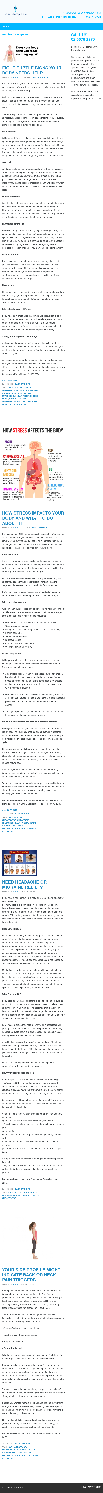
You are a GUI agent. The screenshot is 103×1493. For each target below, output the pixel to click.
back (10, 1447)
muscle (15, 393)
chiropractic (25, 388)
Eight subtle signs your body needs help (31, 70)
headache (7, 1195)
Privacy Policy (94, 1487)
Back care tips (22, 384)
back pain (13, 388)
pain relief (23, 396)
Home (83, 1487)
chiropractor (9, 820)
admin (15, 77)
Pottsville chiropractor (15, 828)
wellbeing (7, 831)
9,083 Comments (40, 77)
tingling (23, 404)
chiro (21, 817)
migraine (6, 393)
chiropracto (8, 390)
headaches (21, 390)
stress (32, 828)
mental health (29, 823)
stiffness (13, 404)
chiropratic (23, 820)
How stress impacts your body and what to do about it (33, 518)
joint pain (33, 390)
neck (14, 1452)
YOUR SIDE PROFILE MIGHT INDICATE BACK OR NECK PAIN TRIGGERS (31, 1274)
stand (35, 1455)
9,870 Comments (39, 527)
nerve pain (25, 393)
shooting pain (24, 401)
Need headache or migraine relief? (24, 884)
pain (15, 396)
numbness (7, 396)
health (17, 823)
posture (13, 399)
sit (30, 1455)
